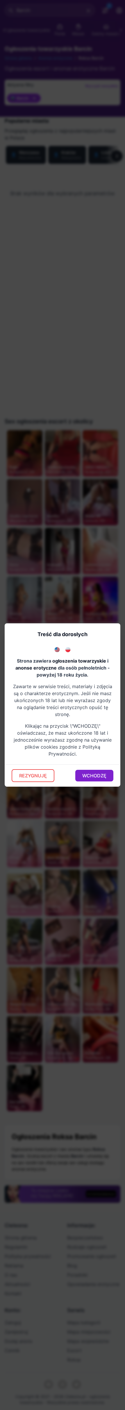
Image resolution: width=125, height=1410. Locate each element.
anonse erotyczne (36, 668)
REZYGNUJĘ (33, 776)
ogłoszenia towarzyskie (79, 661)
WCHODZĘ (94, 776)
